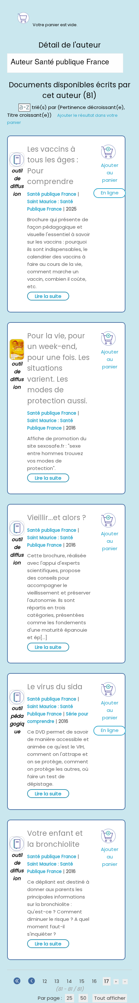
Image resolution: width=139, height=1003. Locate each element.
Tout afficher (109, 998)
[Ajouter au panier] (108, 152)
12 (45, 981)
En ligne (110, 192)
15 (82, 981)
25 (69, 998)
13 (57, 981)
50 (83, 998)
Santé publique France (51, 194)
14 (69, 981)
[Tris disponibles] (25, 107)
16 (94, 981)
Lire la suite (48, 296)
